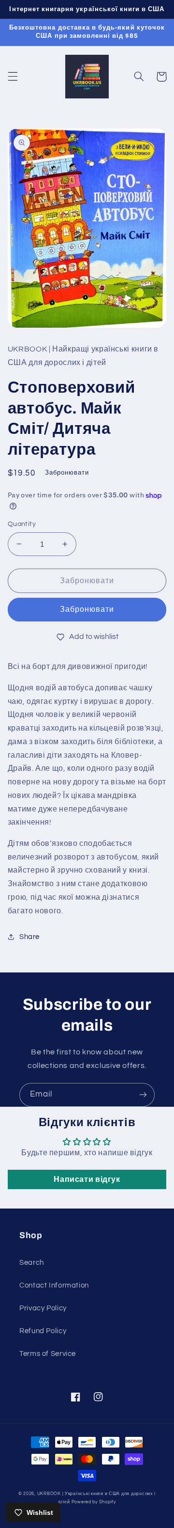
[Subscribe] (143, 1095)
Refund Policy (42, 1331)
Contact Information (54, 1285)
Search (31, 1262)
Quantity (22, 524)
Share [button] (29, 936)
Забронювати (87, 609)
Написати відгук (87, 1179)
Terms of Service (47, 1353)
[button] (12, 76)
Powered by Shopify (94, 1502)
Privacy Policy (43, 1308)
